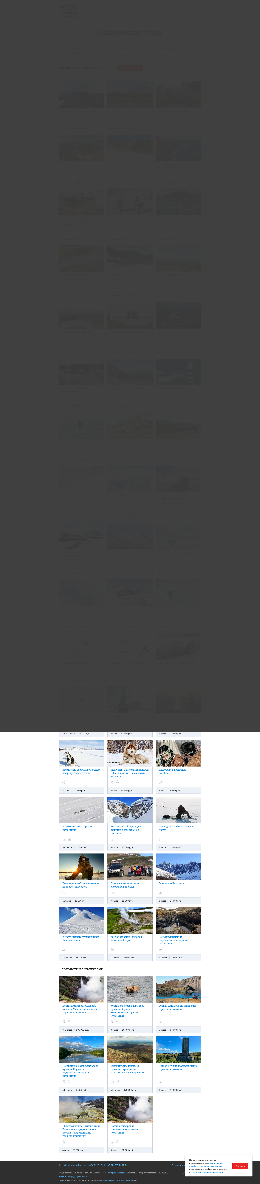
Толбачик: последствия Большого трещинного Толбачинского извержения (127, 1069)
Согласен (240, 1166)
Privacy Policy (108, 1180)
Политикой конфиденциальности (207, 1172)
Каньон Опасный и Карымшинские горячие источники (174, 940)
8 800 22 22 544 (97, 1165)
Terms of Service (125, 1180)
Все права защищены (117, 1173)
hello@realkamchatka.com (72, 1165)
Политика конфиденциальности (73, 1177)
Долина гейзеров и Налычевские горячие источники (124, 1129)
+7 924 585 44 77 (116, 1165)
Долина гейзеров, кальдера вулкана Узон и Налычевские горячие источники (80, 1009)
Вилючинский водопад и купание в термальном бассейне (126, 830)
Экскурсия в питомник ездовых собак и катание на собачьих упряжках (130, 773)
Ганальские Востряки (171, 883)
